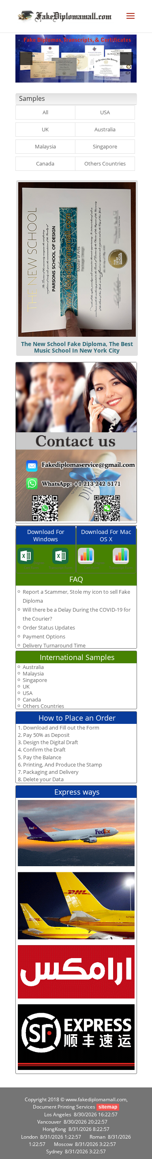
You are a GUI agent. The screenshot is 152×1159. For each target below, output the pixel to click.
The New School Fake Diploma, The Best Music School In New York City (77, 347)
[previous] (25, 58)
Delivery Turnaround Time (54, 645)
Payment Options (44, 636)
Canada (45, 163)
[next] (126, 58)
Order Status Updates (49, 627)
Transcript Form (60, 567)
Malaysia (45, 146)
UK (45, 129)
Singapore (105, 146)
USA (105, 112)
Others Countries (105, 163)
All (45, 112)
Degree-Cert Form (34, 565)
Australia (105, 129)
